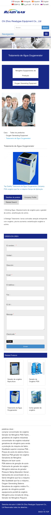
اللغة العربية (27, 4)
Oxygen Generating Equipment (25, 83)
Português (26, 1)
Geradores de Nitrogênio (11, 457)
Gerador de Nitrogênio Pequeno (14, 497)
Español (37, 1)
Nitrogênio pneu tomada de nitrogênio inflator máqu (22, 495)
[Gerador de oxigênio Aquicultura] (14, 368)
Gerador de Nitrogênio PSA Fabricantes (17, 434)
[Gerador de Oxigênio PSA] (36, 368)
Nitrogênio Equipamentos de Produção (25, 73)
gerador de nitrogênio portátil (13, 489)
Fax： (8, 294)
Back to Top (43, 512)
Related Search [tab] (11, 202)
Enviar (25, 346)
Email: (9, 275)
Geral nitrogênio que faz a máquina (16, 477)
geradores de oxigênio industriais (15, 437)
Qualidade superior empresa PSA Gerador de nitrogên (23, 449)
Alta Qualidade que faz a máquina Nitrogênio (19, 480)
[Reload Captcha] (9, 341)
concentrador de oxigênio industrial (15, 440)
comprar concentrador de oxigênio (15, 432)
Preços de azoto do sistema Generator (17, 452)
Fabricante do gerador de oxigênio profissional (20, 466)
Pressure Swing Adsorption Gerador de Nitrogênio (21, 472)
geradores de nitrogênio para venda (16, 443)
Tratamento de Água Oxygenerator (14, 409)
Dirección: (10, 265)
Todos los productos (17, 132)
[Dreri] (14, 11)
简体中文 (17, 4)
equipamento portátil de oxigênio (14, 492)
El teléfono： (11, 285)
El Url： (9, 304)
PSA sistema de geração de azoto (15, 463)
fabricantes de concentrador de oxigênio (17, 475)
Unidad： (9, 255)
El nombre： (11, 245)
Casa (5, 132)
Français (17, 1)
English (46, 1)
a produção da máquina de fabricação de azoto (20, 446)
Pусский (46, 4)
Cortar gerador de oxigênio (35, 409)
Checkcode (11, 334)
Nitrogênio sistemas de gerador (14, 469)
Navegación (8, 33)
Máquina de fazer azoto (11, 460)
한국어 (36, 4)
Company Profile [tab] (30, 197)
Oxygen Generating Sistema (13, 483)
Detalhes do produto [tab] (13, 197)
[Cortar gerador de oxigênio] (36, 397)
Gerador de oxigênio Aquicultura (14, 380)
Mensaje (10, 314)
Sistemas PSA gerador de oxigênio (15, 455)
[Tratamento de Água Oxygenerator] (25, 168)
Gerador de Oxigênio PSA (34, 380)
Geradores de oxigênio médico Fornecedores (20, 486)
